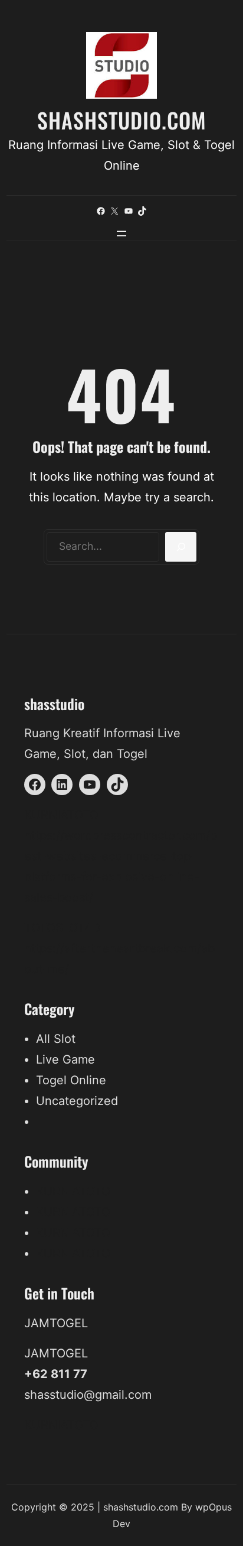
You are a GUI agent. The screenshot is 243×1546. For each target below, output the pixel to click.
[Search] (180, 547)
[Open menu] (121, 233)
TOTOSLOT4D (62, 928)
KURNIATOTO (61, 815)
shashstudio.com (121, 119)
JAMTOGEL (56, 1323)
